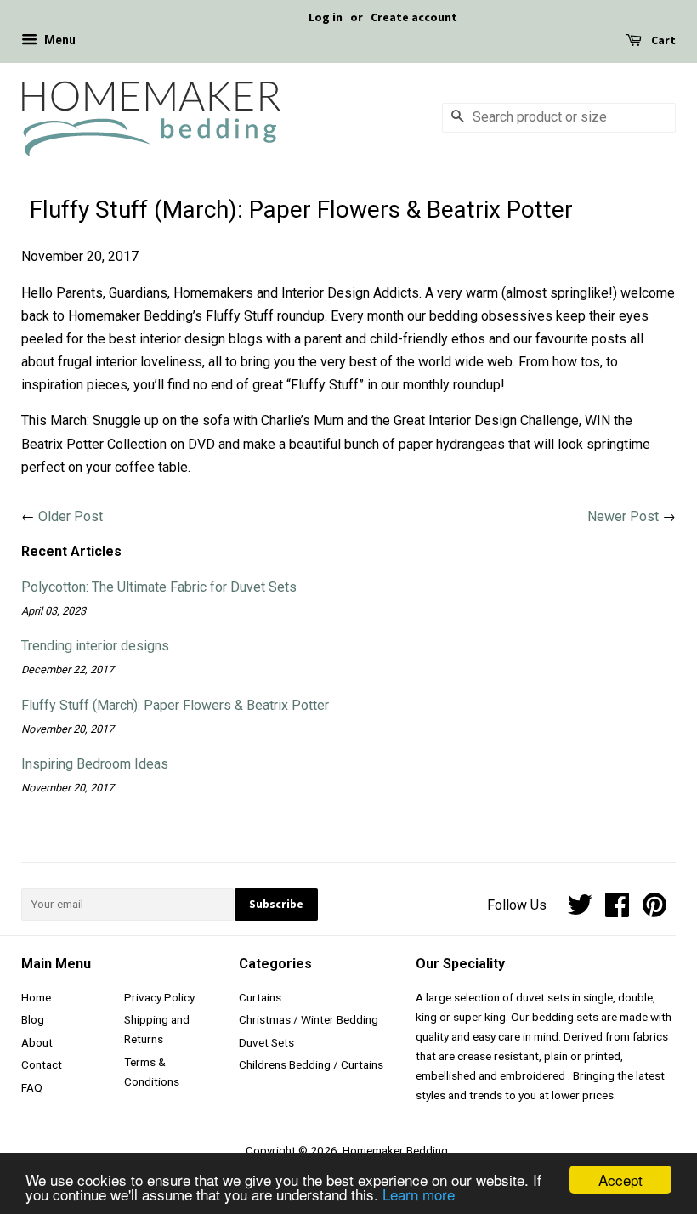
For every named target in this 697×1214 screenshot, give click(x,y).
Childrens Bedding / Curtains (311, 1064)
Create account (414, 17)
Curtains (260, 997)
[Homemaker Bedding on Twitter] (579, 910)
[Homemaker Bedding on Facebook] (617, 910)
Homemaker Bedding (395, 1150)
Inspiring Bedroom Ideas (94, 764)
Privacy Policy (159, 997)
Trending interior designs (95, 646)
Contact (41, 1064)
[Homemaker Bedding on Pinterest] (654, 910)
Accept (620, 1179)
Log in (326, 17)
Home (36, 997)
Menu (59, 41)
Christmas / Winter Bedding (308, 1019)
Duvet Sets (266, 1042)
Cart (662, 40)
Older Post (70, 516)
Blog (32, 1019)
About (37, 1042)
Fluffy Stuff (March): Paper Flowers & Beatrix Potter (175, 705)
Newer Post (623, 516)
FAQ (31, 1087)
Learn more (418, 1194)
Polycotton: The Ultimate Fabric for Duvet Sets (159, 587)
